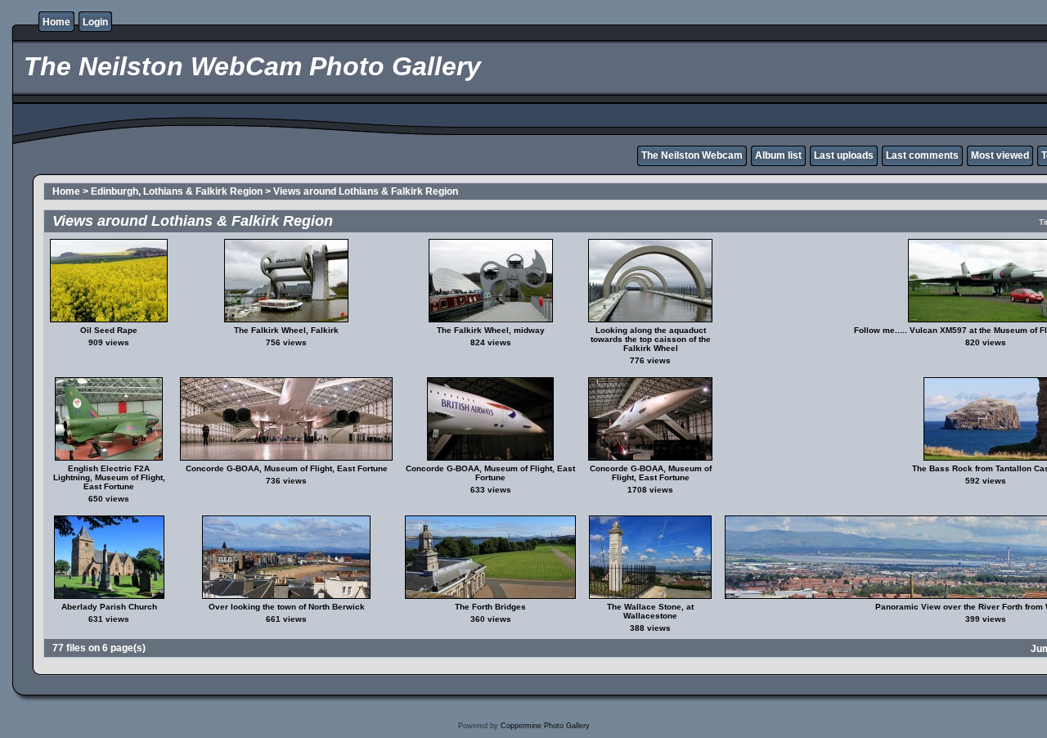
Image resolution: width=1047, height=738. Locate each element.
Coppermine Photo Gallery (545, 726)
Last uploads (844, 155)
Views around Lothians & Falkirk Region (365, 191)
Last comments (922, 155)
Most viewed (1000, 155)
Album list (778, 155)
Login (95, 22)
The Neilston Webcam (692, 155)
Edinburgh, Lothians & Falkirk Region (177, 191)
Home (56, 22)
